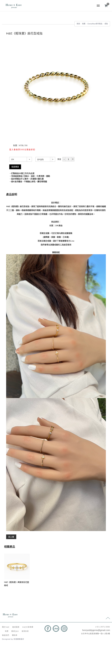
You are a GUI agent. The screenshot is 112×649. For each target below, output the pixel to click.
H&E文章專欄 (27, 627)
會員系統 (25, 631)
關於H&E (5, 627)
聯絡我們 (5, 635)
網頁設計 (20, 639)
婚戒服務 (15, 627)
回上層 (11, 537)
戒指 (106, 24)
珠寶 (83, 24)
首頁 (78, 24)
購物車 (14, 635)
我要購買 (15, 167)
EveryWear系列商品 (95, 24)
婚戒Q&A (15, 631)
